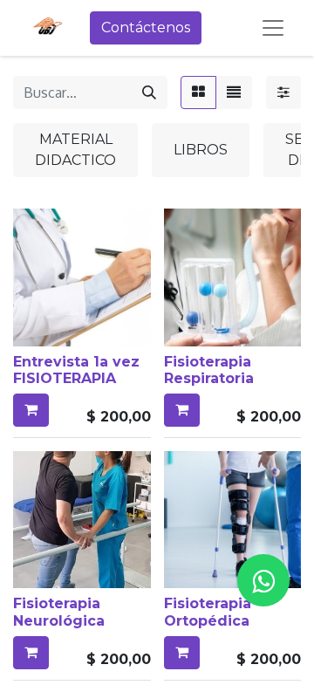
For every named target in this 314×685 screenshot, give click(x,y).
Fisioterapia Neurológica (59, 611)
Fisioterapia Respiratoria (209, 370)
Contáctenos (145, 27)
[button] (31, 410)
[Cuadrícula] (198, 92)
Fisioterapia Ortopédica (207, 611)
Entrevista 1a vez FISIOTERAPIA (76, 370)
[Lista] (233, 92)
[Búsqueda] (149, 92)
